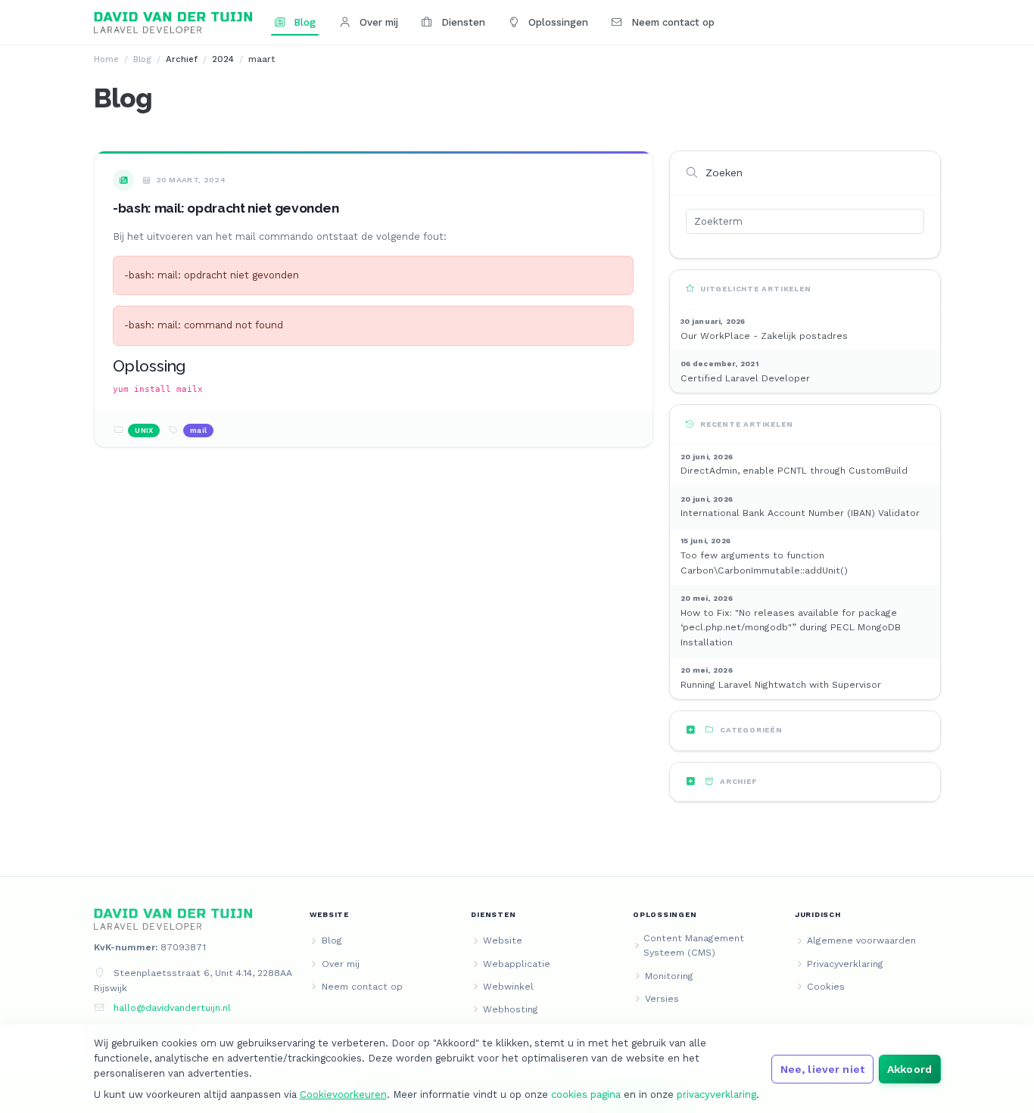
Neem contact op (671, 22)
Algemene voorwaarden (861, 940)
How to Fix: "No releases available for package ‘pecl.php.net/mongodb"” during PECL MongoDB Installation (791, 628)
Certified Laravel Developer (745, 378)
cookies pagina (586, 1094)
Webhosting (510, 1009)
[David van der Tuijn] (173, 22)
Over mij (377, 22)
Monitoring (669, 976)
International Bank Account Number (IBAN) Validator (800, 513)
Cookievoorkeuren (343, 1094)
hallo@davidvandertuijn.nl (172, 1008)
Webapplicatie (516, 964)
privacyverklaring (716, 1094)
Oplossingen (556, 22)
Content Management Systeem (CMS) (693, 946)
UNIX (144, 430)
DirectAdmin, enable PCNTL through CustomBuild (794, 470)
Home (106, 59)
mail (198, 430)
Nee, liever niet (822, 1069)
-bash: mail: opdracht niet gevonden (226, 208)
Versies (662, 998)
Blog (303, 22)
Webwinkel (508, 986)
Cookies (826, 986)
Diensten (461, 22)
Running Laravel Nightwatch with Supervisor (781, 684)
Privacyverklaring (845, 964)
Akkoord (909, 1069)
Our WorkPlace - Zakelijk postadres (764, 336)
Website (502, 940)
